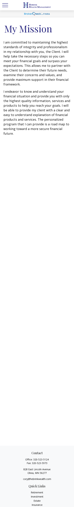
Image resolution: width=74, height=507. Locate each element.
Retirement (37, 492)
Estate (37, 500)
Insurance (37, 504)
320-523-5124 (41, 459)
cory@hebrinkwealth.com (37, 479)
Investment (37, 496)
